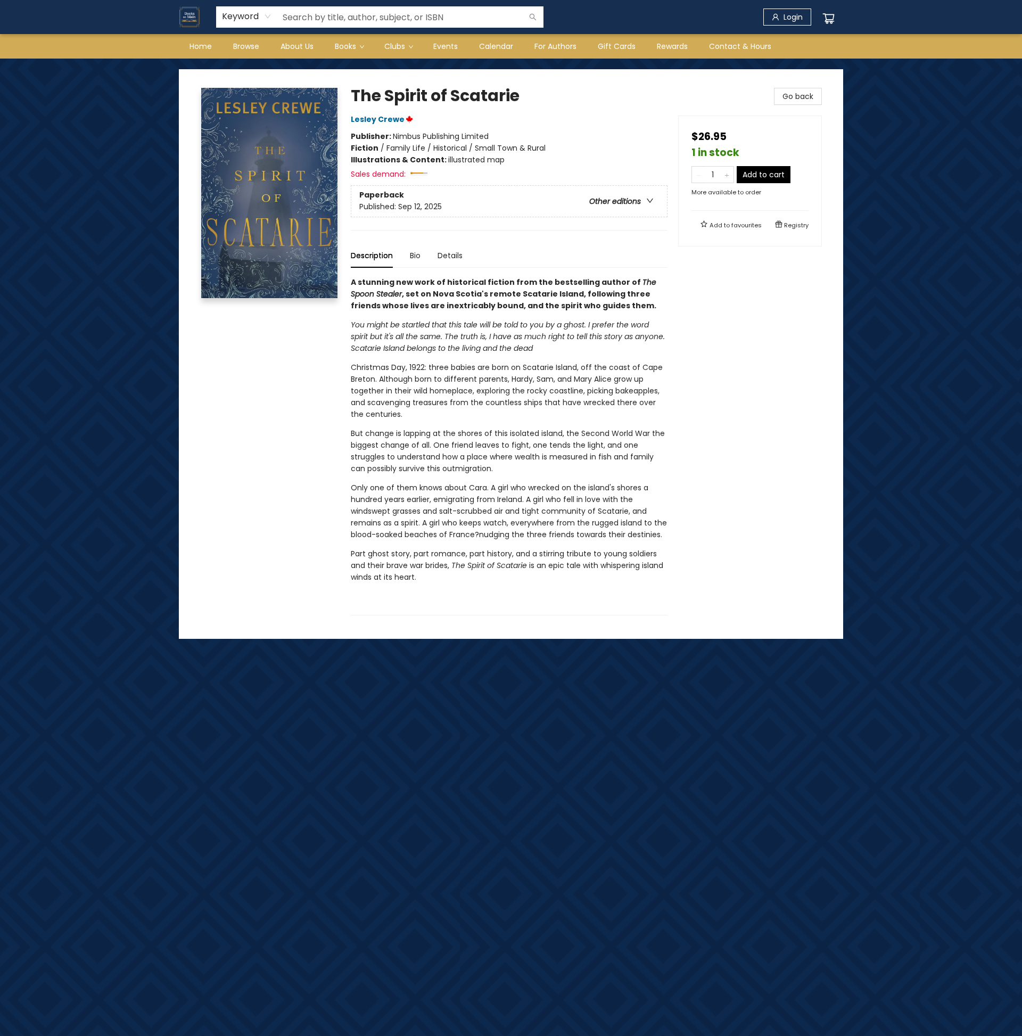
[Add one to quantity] (726, 174)
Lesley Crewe (378, 119)
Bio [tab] (415, 255)
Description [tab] (372, 255)
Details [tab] (450, 255)
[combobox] (246, 16)
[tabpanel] (509, 445)
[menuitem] (200, 46)
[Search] (532, 17)
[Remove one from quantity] (698, 174)
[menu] (511, 46)
